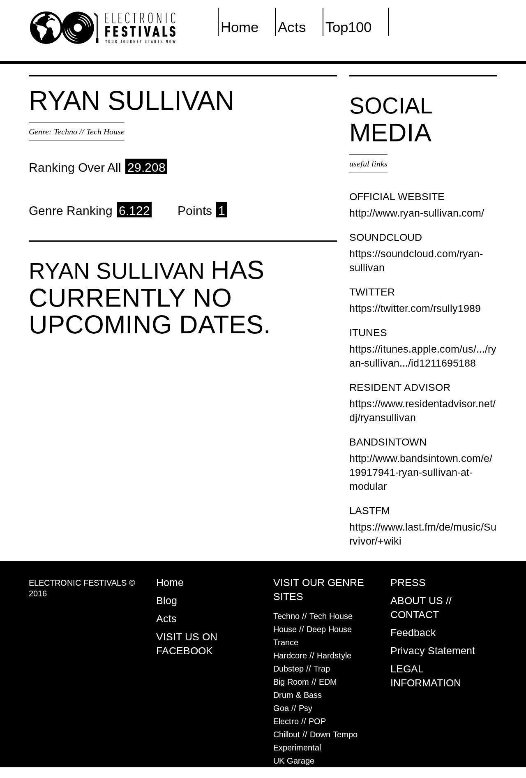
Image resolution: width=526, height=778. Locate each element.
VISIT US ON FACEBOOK (186, 643)
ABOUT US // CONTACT (421, 607)
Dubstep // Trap (301, 668)
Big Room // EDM (305, 681)
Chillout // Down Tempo (315, 734)
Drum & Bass (297, 695)
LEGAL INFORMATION (425, 675)
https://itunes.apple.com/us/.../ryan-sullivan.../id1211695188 (422, 356)
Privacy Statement (432, 650)
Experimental (297, 747)
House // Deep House (312, 629)
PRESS (408, 582)
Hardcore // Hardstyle (312, 655)
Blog (166, 600)
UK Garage (293, 760)
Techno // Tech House (89, 131)
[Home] (103, 27)
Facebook (422, 27)
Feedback (413, 632)
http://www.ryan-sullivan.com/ (416, 213)
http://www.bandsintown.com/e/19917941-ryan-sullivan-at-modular (420, 472)
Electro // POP (299, 721)
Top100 (348, 27)
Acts (292, 27)
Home (239, 27)
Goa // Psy (292, 708)
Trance (285, 642)
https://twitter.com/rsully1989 (415, 308)
